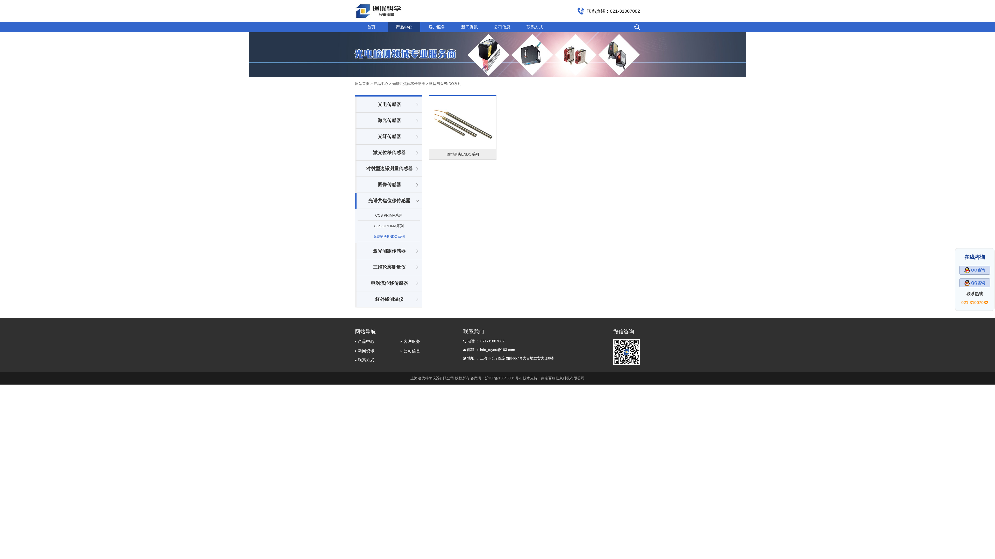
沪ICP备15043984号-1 (503, 378)
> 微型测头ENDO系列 (443, 84)
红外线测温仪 (389, 299)
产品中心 (404, 27)
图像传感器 (389, 184)
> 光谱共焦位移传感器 (406, 84)
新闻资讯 (469, 27)
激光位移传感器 (389, 152)
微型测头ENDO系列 (389, 236)
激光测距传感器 (389, 251)
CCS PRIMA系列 (388, 215)
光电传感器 (389, 104)
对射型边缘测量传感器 (389, 168)
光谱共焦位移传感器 (389, 200)
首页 (371, 27)
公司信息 (502, 27)
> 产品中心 (379, 84)
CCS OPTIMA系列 (389, 226)
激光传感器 (389, 120)
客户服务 (437, 27)
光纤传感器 (389, 136)
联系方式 (535, 27)
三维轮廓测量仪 (389, 267)
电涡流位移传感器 (389, 283)
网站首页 (362, 84)
